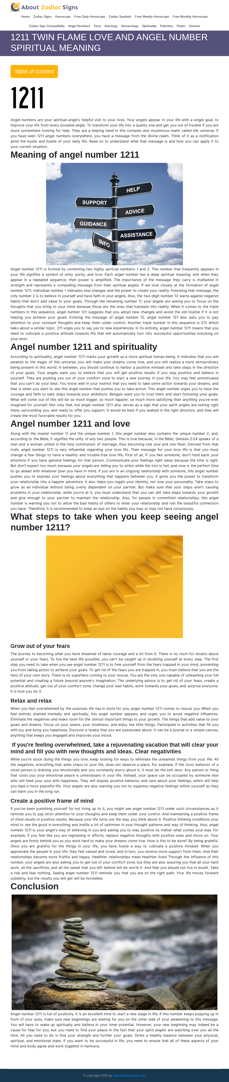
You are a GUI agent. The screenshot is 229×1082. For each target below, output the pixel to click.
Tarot (97, 26)
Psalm (181, 26)
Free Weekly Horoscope (152, 16)
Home (25, 16)
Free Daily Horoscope (89, 16)
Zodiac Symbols (120, 16)
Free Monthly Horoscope (190, 16)
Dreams (194, 26)
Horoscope (63, 16)
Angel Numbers (79, 26)
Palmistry (166, 26)
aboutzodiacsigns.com (129, 1075)
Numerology (129, 26)
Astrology (111, 26)
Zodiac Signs (42, 16)
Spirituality (149, 26)
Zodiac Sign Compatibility (47, 26)
